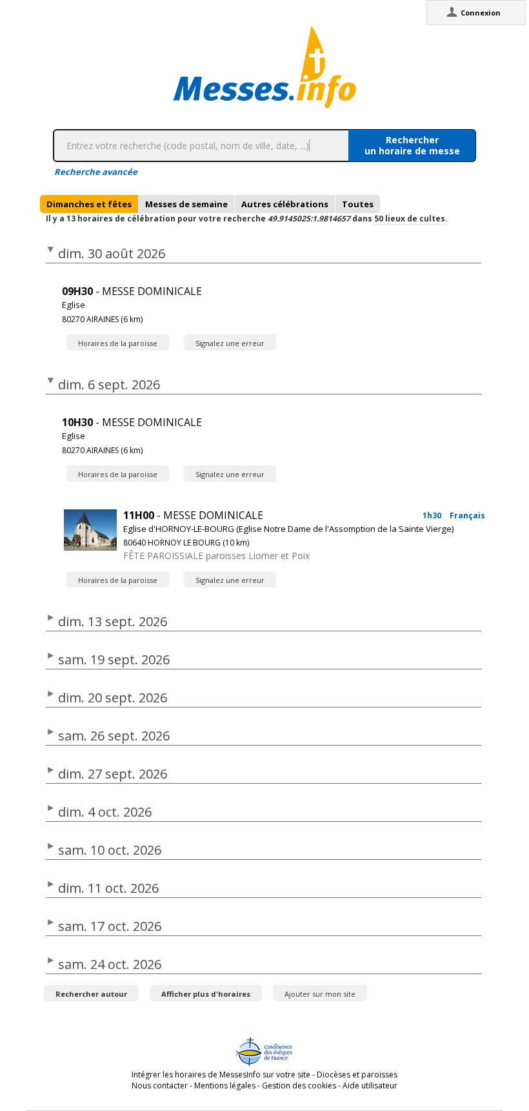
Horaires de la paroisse (117, 343)
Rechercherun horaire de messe (412, 145)
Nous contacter (160, 1085)
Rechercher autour (91, 994)
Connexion (481, 12)
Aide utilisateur (370, 1085)
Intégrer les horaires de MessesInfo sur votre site (221, 1074)
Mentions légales (224, 1085)
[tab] (89, 204)
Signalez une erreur (229, 343)
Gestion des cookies (299, 1085)
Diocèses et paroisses (357, 1074)
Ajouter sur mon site (319, 994)
